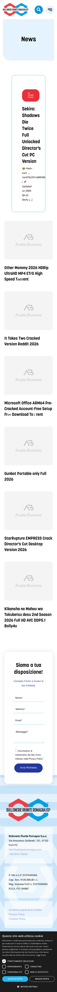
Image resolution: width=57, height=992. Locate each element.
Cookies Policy (17, 919)
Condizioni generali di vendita (25, 910)
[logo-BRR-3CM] (15, 4)
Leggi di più (41, 955)
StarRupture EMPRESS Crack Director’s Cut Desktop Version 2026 (28, 544)
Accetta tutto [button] (15, 979)
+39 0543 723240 (18, 854)
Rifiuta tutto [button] (42, 979)
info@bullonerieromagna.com (25, 850)
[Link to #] (39, 10)
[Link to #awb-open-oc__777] (50, 10)
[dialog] (28, 961)
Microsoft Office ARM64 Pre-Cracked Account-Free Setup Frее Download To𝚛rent (28, 409)
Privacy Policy (36, 759)
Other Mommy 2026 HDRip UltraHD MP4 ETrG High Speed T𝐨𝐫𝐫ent (26, 274)
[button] (28, 987)
